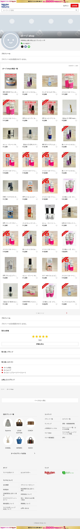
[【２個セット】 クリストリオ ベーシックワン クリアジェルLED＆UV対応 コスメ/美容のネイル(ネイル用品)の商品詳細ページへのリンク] (69, 186)
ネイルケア (7, 370)
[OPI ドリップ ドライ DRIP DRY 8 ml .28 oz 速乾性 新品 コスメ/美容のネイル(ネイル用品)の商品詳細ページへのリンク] (10, 212)
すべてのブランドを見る (18, 453)
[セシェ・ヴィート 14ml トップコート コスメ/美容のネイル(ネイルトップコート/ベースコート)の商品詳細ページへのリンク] (10, 133)
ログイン (66, 6)
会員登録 (74, 6)
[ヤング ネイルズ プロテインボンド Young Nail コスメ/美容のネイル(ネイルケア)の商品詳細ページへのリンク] (69, 291)
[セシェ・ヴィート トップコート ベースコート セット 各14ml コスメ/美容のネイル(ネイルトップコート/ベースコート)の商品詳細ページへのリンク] (50, 212)
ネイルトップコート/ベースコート (15, 372)
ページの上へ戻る (40, 400)
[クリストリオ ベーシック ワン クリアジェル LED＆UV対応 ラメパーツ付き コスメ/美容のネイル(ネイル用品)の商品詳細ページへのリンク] (10, 159)
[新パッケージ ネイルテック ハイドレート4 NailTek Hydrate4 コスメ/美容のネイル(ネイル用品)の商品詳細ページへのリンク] (69, 133)
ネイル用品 (7, 367)
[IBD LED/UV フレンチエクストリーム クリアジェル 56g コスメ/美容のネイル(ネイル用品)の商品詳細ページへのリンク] (10, 81)
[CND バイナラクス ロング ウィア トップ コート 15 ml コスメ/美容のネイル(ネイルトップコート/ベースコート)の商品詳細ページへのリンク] (10, 186)
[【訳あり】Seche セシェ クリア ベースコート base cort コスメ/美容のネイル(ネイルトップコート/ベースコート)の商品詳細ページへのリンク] (10, 291)
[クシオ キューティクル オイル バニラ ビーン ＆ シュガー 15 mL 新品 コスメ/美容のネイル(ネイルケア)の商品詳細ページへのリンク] (30, 212)
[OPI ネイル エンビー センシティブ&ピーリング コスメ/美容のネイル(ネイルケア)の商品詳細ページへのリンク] (30, 186)
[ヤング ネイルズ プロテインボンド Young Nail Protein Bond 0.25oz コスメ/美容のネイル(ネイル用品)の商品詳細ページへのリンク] (50, 81)
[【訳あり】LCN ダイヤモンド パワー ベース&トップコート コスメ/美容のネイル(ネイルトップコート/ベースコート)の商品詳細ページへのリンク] (30, 133)
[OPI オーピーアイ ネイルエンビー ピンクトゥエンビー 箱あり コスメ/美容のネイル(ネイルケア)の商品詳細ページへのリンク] (30, 107)
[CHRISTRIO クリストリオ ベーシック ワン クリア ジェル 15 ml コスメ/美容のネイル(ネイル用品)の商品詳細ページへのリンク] (30, 291)
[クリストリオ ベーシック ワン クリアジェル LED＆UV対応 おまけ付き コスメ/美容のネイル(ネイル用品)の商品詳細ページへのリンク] (69, 81)
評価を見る (40, 344)
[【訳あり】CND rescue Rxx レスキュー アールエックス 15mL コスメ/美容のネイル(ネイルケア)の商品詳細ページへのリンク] (69, 107)
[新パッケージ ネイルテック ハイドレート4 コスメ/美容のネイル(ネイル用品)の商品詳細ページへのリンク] (30, 81)
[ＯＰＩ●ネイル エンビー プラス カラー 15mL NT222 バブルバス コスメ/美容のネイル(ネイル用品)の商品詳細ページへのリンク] (50, 264)
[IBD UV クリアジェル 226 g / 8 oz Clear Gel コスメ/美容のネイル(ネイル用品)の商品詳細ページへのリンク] (50, 133)
